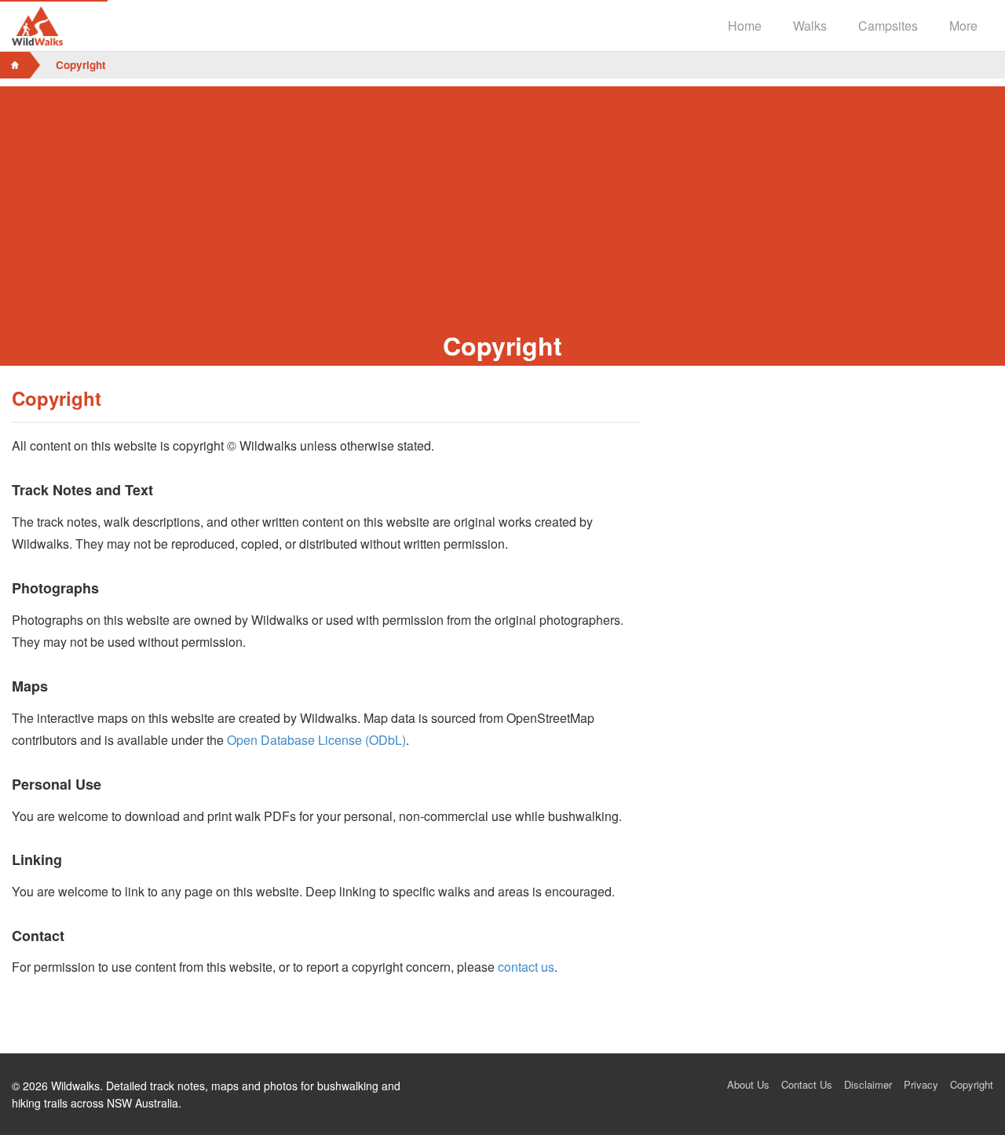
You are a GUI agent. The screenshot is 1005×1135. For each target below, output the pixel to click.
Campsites (888, 25)
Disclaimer (868, 1084)
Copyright (971, 1084)
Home (745, 25)
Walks (810, 25)
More (963, 25)
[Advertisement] (502, 196)
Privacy (921, 1084)
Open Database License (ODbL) (316, 740)
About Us (748, 1084)
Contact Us (806, 1084)
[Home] (15, 65)
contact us (526, 967)
